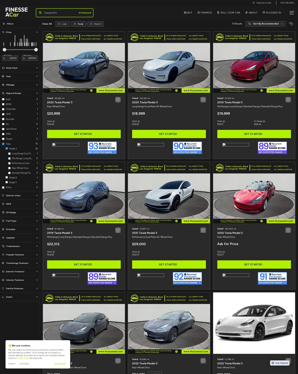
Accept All (59, 363)
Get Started (83, 134)
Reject (12, 363)
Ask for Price (227, 244)
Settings (24, 363)
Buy (189, 12)
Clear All (47, 24)
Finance (206, 12)
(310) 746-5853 (287, 3)
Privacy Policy (23, 358)
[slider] (4, 49)
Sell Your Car (230, 12)
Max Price (27, 55)
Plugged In (273, 12)
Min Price (7, 55)
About (253, 12)
